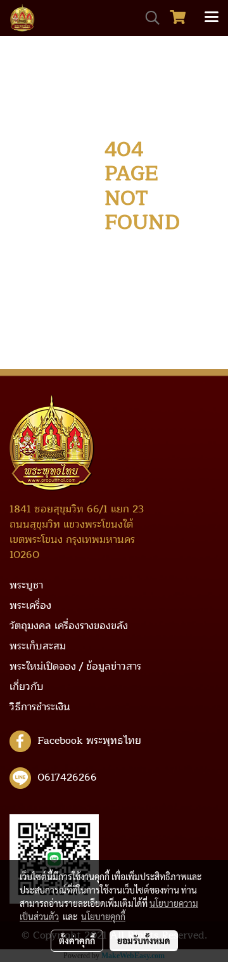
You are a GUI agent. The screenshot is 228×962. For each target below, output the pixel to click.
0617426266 (67, 777)
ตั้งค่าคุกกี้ (77, 940)
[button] (148, 18)
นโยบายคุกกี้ (103, 916)
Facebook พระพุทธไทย (89, 740)
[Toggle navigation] (211, 18)
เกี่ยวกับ (27, 687)
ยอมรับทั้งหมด (143, 940)
